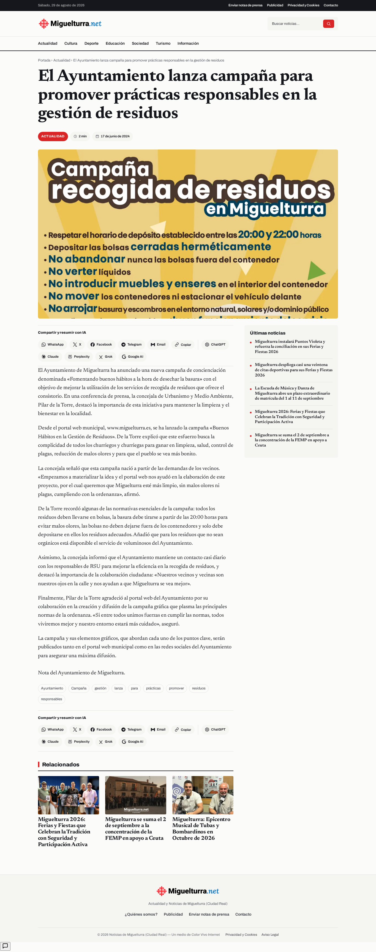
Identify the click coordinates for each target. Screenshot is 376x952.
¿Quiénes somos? (141, 914)
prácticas (153, 688)
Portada (44, 60)
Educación (115, 43)
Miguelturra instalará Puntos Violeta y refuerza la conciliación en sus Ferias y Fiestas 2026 (290, 347)
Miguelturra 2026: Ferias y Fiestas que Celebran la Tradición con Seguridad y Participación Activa (64, 832)
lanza (119, 688)
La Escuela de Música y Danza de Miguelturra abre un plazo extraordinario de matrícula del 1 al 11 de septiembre (292, 394)
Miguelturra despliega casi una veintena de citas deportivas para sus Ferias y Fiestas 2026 (294, 370)
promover (176, 688)
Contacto (331, 5)
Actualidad (47, 43)
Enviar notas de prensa (245, 5)
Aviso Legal (270, 935)
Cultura (70, 43)
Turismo (163, 43)
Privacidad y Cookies (303, 5)
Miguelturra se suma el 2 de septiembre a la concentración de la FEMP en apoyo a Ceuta (292, 440)
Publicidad (275, 5)
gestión (100, 688)
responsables (51, 699)
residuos (199, 688)
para (134, 688)
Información (188, 43)
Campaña (78, 688)
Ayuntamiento (52, 688)
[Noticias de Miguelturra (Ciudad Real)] (70, 23)
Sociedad (140, 43)
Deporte (92, 43)
